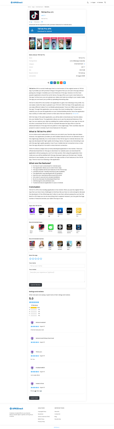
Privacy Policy (41, 421)
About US (57, 411)
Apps (93, 2)
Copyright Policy (42, 411)
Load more (34, 398)
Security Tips (58, 419)
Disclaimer (40, 414)
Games (100, 2)
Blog (56, 416)
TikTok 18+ (75, 114)
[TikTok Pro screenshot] (32, 43)
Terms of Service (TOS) (44, 416)
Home (29, 7)
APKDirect (56, 427)
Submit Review (35, 285)
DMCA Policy (41, 419)
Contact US (57, 414)
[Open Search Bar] (105, 2)
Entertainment (39, 7)
